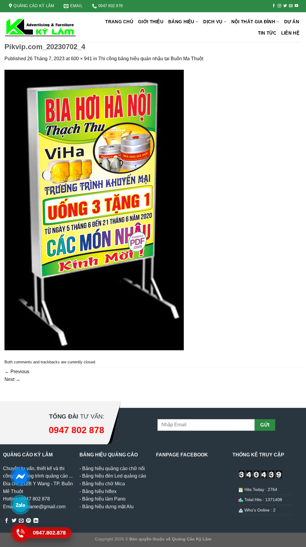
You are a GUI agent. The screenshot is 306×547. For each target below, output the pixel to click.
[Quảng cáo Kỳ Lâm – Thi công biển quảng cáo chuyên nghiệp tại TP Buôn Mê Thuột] (41, 27)
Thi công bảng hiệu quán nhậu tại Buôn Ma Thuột (150, 58)
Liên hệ (290, 32)
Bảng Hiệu (181, 21)
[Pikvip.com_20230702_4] (94, 209)
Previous (16, 371)
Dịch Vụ (212, 21)
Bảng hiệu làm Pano (104, 498)
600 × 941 (81, 58)
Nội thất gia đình (253, 21)
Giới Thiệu (150, 21)
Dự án (291, 21)
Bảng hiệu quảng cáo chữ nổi (113, 468)
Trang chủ (119, 21)
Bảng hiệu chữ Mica (103, 483)
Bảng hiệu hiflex (99, 491)
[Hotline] (20, 533)
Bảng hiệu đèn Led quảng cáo (114, 475)
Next (12, 379)
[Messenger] (20, 476)
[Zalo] (20, 505)
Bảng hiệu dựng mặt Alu (108, 506)
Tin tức (267, 32)
